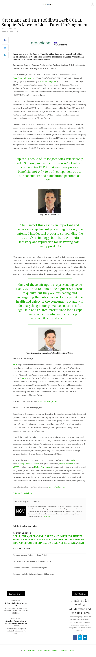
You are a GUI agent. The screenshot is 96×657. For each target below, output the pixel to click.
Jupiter (23, 378)
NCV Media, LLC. (29, 650)
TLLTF (80, 543)
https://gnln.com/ (57, 487)
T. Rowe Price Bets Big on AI (16, 604)
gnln (25, 536)
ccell (16, 536)
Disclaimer (63, 650)
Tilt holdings (67, 543)
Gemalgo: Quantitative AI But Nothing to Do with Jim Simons (16, 623)
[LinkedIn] (5, 56)
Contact (47, 650)
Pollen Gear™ (77, 460)
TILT (15, 364)
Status (72, 650)
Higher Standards (42, 467)
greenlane (36, 536)
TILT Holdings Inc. (48, 81)
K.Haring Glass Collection (27, 463)
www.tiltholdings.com (47, 401)
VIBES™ (16, 467)
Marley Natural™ (67, 463)
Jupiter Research (24, 539)
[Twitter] (5, 49)
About (40, 650)
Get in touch (47, 516)
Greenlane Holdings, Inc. (24, 78)
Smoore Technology (37, 543)
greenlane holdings (58, 536)
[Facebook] (5, 41)
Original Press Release (23, 493)
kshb (40, 539)
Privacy (54, 650)
